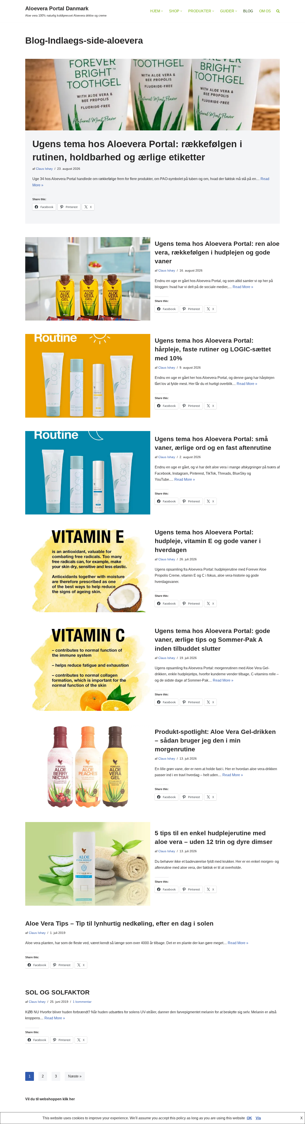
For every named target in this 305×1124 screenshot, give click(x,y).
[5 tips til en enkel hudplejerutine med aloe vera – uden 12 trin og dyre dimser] (87, 863)
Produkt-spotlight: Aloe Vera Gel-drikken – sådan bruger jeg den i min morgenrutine (215, 740)
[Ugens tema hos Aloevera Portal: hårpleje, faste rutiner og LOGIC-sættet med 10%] (87, 375)
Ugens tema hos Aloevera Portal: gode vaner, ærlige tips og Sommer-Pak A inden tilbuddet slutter (212, 639)
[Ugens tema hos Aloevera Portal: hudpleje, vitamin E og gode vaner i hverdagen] (87, 570)
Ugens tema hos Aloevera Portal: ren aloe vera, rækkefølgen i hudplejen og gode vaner (217, 252)
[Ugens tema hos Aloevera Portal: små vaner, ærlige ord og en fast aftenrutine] (87, 472)
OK (249, 1118)
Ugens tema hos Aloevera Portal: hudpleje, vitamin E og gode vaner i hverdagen (208, 541)
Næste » (74, 1076)
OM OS (265, 11)
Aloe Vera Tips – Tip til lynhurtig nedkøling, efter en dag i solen (119, 923)
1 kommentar (82, 1001)
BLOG (248, 11)
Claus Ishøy (44, 168)
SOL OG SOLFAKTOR (57, 992)
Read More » (243, 287)
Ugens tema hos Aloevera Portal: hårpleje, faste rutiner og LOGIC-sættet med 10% (213, 349)
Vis (258, 1118)
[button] (162, 11)
